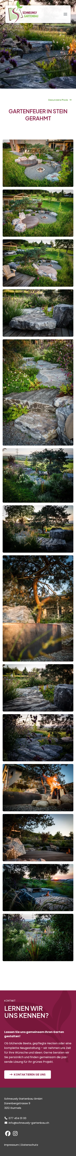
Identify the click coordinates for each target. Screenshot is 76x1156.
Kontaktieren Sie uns (30, 1074)
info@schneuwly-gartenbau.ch (29, 1123)
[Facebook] (7, 1134)
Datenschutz (29, 1145)
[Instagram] (15, 1134)
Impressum (11, 1145)
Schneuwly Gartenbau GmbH (23, 11)
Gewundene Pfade (58, 99)
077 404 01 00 (17, 1118)
